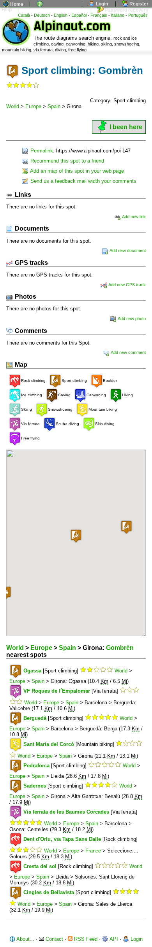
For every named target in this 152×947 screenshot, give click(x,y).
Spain (54, 106)
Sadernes (34, 786)
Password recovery (126, 10)
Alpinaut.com (72, 26)
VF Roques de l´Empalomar (56, 691)
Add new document (127, 250)
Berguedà (34, 718)
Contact (53, 939)
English (60, 15)
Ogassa (32, 671)
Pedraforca (36, 765)
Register (138, 4)
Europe (33, 106)
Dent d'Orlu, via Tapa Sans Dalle (62, 839)
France (93, 851)
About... (24, 939)
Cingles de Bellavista (48, 892)
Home (16, 4)
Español (79, 15)
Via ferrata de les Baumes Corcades (66, 812)
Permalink (41, 151)
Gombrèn (120, 647)
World (12, 106)
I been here (126, 127)
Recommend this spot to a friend (66, 161)
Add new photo (131, 318)
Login (101, 4)
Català (24, 15)
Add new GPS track (127, 284)
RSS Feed (84, 939)
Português (138, 15)
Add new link (133, 216)
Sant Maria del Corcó (48, 744)
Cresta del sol (40, 866)
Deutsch (42, 15)
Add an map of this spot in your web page (76, 171)
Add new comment (128, 352)
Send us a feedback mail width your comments (82, 181)
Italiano (117, 15)
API (113, 939)
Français (98, 15)
